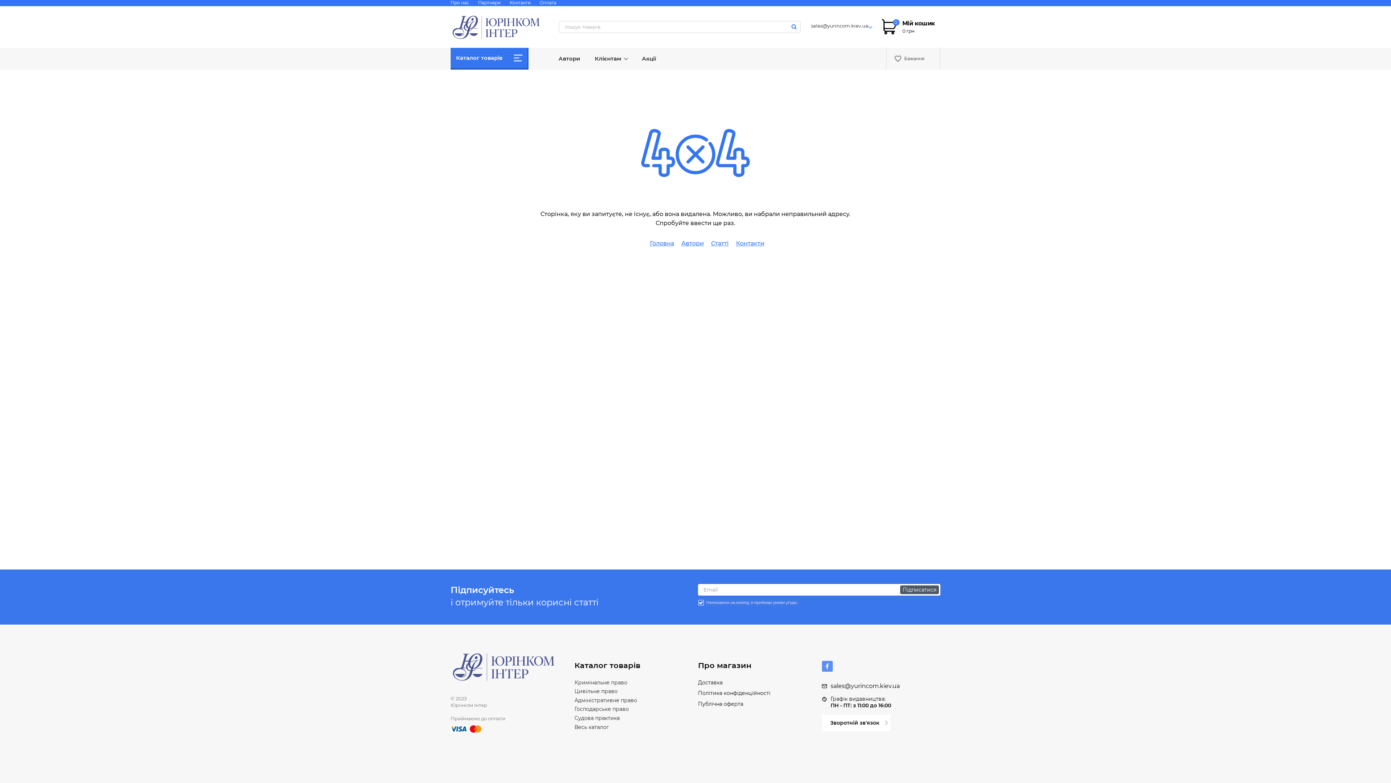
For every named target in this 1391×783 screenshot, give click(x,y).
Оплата (548, 2)
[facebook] (827, 666)
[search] (794, 26)
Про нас (460, 2)
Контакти (520, 2)
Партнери (489, 2)
